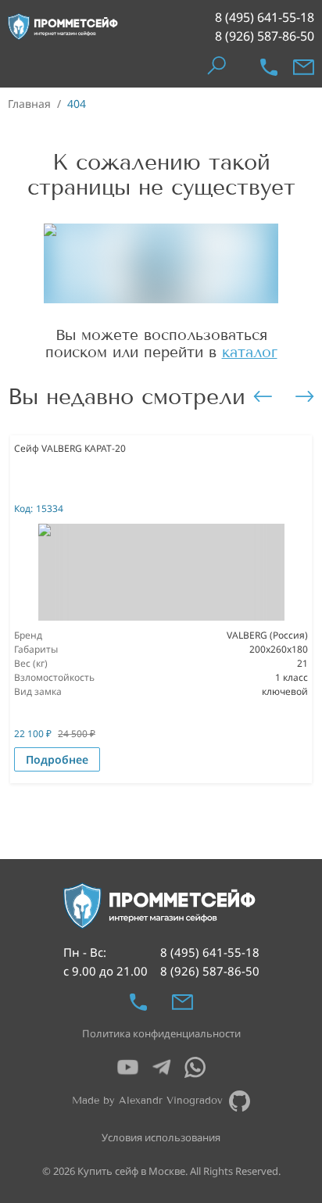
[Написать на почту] (303, 67)
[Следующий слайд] (304, 396)
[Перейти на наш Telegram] (161, 1067)
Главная (29, 103)
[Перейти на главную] (63, 26)
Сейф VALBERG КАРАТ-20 (70, 448)
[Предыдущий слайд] (262, 396)
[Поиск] (216, 67)
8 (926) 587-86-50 (264, 36)
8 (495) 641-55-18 (264, 17)
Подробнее (57, 759)
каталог (249, 352)
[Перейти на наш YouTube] (127, 1067)
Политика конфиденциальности (161, 1033)
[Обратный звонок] (268, 67)
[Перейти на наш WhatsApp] (195, 1067)
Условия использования (161, 1137)
